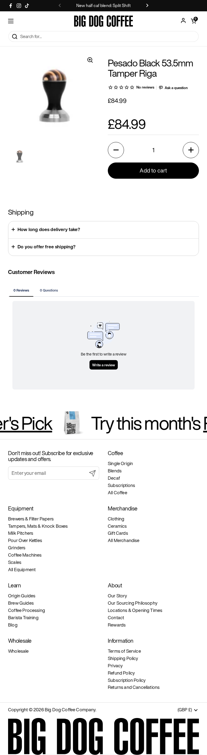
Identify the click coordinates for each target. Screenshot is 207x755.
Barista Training (23, 617)
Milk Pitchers (20, 533)
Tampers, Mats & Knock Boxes (38, 526)
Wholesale (18, 651)
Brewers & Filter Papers (31, 518)
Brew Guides (21, 603)
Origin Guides (21, 595)
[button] (116, 150)
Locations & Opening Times (135, 610)
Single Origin (120, 463)
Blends (115, 470)
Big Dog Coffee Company (70, 709)
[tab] (21, 290)
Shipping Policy (123, 658)
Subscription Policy (127, 680)
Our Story (117, 595)
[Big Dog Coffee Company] (103, 21)
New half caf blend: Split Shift (103, 6)
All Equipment (22, 569)
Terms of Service (124, 651)
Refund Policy (121, 672)
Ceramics (117, 526)
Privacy (115, 665)
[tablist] (103, 290)
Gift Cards (118, 533)
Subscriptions (121, 485)
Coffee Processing (26, 610)
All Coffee (117, 492)
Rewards (117, 624)
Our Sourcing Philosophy (132, 603)
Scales (14, 562)
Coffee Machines (25, 554)
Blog (13, 624)
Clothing (116, 518)
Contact (116, 617)
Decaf (114, 478)
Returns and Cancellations (134, 687)
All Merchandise (124, 540)
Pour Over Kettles (25, 540)
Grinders (16, 547)
